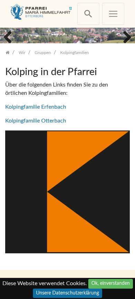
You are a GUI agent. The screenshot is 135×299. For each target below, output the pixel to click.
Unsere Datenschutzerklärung (67, 293)
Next (125, 36)
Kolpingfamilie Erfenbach (35, 107)
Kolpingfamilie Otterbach (35, 121)
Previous (10, 36)
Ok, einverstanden (110, 283)
